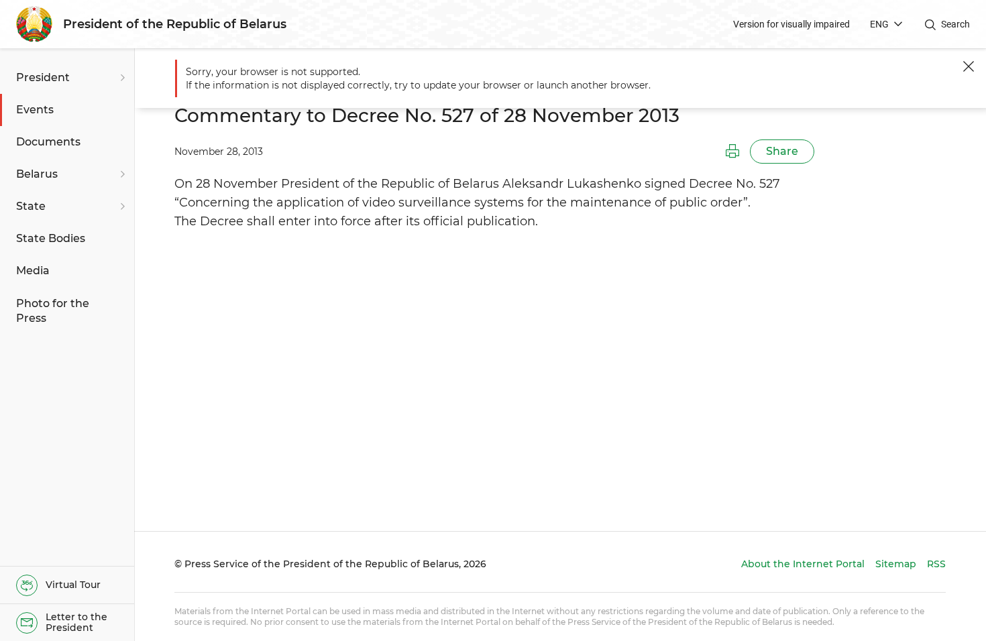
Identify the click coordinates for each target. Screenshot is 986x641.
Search (955, 24)
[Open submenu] (120, 78)
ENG (879, 24)
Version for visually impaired (791, 24)
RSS (936, 564)
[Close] (968, 66)
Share (782, 151)
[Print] (732, 151)
